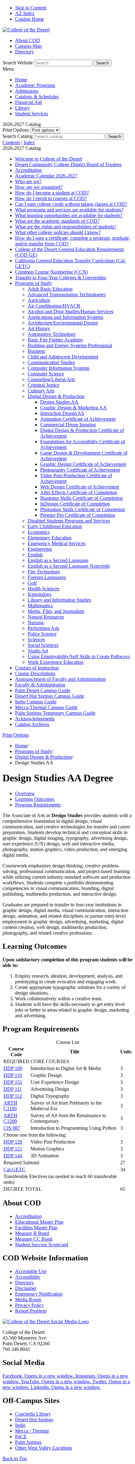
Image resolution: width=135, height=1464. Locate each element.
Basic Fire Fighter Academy (55, 339)
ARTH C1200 (10, 1118)
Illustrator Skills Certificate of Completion (81, 498)
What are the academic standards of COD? (57, 221)
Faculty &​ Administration (40, 684)
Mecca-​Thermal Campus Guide (46, 707)
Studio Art (38, 650)
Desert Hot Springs (34, 1419)
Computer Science (46, 373)
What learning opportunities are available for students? (68, 215)
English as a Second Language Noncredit (69, 566)
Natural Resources (46, 617)
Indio (20, 1425)
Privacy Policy (29, 1305)
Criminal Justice (43, 385)
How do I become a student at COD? (52, 192)
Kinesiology (40, 594)
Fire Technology (44, 571)
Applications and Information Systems (65, 317)
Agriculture (39, 300)
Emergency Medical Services (56, 543)
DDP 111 (12, 1089)
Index (29, 142)
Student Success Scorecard (41, 1244)
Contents (11, 142)
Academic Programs (35, 85)
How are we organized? (38, 187)
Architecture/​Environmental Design (63, 322)
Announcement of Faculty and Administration (60, 679)
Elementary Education (50, 537)
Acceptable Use (30, 1271)
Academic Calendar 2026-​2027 (46, 175)
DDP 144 (12, 1155)
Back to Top (15, 1458)
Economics (39, 532)
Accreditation (28, 170)
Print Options (16, 130)
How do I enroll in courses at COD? (51, 198)
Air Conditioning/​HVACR (54, 306)
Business (36, 351)
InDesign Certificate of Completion (75, 503)
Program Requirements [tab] (38, 804)
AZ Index (25, 13)
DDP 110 (12, 1075)
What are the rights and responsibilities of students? (65, 226)
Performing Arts (43, 628)
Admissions (26, 91)
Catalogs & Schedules (37, 96)
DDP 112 (12, 1096)
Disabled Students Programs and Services (69, 520)
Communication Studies (51, 362)
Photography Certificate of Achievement (80, 470)
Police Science (42, 633)
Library (22, 108)
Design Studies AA (59, 402)
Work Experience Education (56, 662)
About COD (27, 40)
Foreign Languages (47, 577)
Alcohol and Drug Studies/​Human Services (70, 311)
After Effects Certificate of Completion (78, 492)
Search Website (18, 62)
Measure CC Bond (33, 1239)
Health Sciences (43, 588)
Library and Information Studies (59, 600)
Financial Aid (28, 102)
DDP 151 (12, 1082)
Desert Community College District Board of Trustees (68, 164)
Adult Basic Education (50, 289)
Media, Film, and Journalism (56, 611)
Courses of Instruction (37, 667)
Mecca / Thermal (32, 1431)
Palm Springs (28, 1442)
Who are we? (28, 181)
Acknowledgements (35, 718)
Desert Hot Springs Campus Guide (49, 696)
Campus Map (28, 46)
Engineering (40, 549)
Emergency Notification (38, 1294)
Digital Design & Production (43, 757)
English (35, 554)
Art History (39, 328)
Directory (24, 51)
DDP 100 (12, 1068)
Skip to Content (30, 7)
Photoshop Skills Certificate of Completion (82, 509)
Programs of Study (33, 283)
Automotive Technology (52, 334)
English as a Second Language (58, 560)
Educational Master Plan (39, 1222)
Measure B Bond (32, 1233)
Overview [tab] (25, 793)
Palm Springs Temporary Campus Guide (55, 713)
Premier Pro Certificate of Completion (77, 515)
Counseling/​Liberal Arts (51, 379)
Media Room (28, 1299)
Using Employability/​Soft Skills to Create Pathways (79, 656)
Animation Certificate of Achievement (78, 419)
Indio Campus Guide (36, 701)
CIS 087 (11, 1128)
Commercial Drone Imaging (68, 424)
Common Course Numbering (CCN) (51, 272)
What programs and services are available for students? (69, 209)
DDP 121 (12, 1148)
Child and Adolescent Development (63, 356)
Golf (32, 583)
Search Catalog (18, 136)
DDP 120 (12, 1141)
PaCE (21, 1436)
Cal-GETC (14, 1169)
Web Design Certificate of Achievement (79, 486)
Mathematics (40, 605)
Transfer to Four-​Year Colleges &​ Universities (60, 277)
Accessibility (27, 1277)
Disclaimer (25, 1288)
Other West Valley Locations (43, 1447)
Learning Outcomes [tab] (34, 799)
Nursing (36, 622)
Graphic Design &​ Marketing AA (73, 407)
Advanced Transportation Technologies (66, 294)
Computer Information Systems (58, 368)
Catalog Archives (32, 724)
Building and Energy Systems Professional (70, 345)
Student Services (31, 113)
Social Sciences (43, 645)
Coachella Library (33, 1414)
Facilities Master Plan (36, 1227)
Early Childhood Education (55, 526)
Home (21, 79)
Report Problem (30, 1311)
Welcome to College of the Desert (48, 158)
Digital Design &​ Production (56, 396)
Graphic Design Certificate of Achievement (83, 464)
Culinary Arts (41, 390)
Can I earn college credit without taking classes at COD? (71, 204)
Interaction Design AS (62, 413)
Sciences (36, 639)
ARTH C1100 (10, 1105)
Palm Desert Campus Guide (42, 690)
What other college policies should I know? (58, 232)
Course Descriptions (35, 673)
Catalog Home (29, 19)
